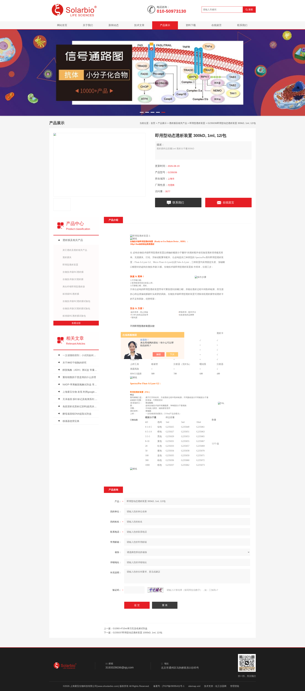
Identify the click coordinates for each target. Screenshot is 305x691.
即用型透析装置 (197, 123)
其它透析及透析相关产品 (75, 250)
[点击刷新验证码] (155, 590)
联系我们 (242, 25)
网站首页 (62, 25)
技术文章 (139, 25)
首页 (153, 123)
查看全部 (76, 323)
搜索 (250, 9)
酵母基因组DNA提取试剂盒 (77, 413)
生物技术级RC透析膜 (73, 272)
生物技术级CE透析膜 (73, 279)
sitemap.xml (194, 686)
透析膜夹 (67, 257)
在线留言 (216, 25)
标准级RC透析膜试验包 (74, 316)
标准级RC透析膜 (71, 294)
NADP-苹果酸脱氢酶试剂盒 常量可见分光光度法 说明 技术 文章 (80, 384)
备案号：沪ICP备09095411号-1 (168, 686)
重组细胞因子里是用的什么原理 (79, 377)
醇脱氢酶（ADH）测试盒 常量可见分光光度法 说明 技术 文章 (80, 370)
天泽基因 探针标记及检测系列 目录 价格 (80, 399)
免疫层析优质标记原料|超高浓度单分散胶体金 (80, 406)
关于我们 (88, 25)
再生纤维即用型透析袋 (74, 286)
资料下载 (191, 25)
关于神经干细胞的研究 (74, 362)
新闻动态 (113, 25)
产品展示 (165, 25)
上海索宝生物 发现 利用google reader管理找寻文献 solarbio (80, 391)
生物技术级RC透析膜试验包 (76, 301)
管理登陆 (234, 686)
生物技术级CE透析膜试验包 (76, 308)
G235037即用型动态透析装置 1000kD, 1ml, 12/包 (137, 632)
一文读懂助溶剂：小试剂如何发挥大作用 (80, 355)
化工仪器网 (220, 686)
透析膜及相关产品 (178, 123)
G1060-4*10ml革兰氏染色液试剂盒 (130, 628)
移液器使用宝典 (71, 421)
